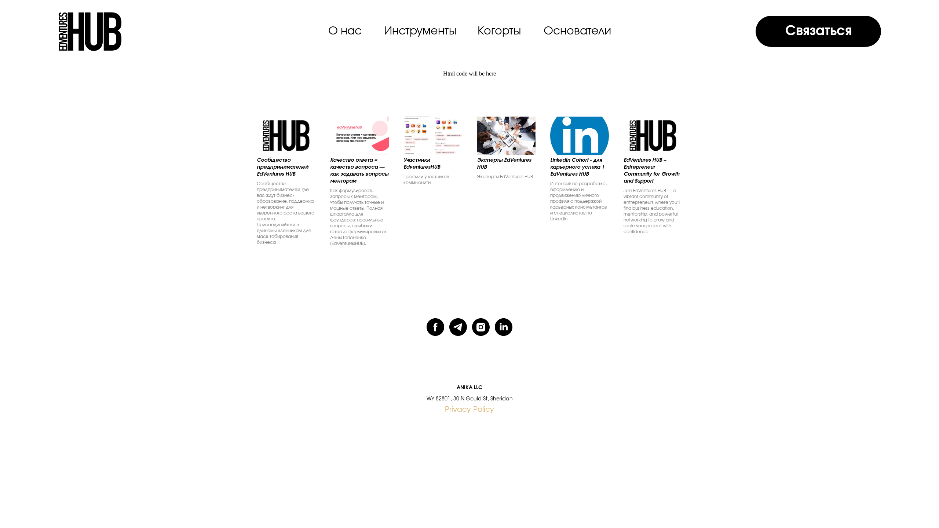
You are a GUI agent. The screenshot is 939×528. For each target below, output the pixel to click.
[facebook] (435, 327)
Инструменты (420, 31)
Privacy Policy (469, 409)
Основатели (577, 31)
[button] (818, 31)
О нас (345, 31)
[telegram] (458, 327)
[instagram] (481, 327)
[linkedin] (503, 327)
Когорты (499, 31)
